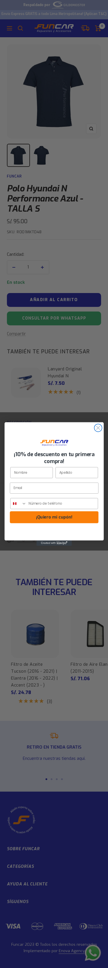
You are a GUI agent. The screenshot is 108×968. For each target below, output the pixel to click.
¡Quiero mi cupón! (54, 517)
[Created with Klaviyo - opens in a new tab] (53, 543)
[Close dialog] (98, 428)
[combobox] (18, 503)
